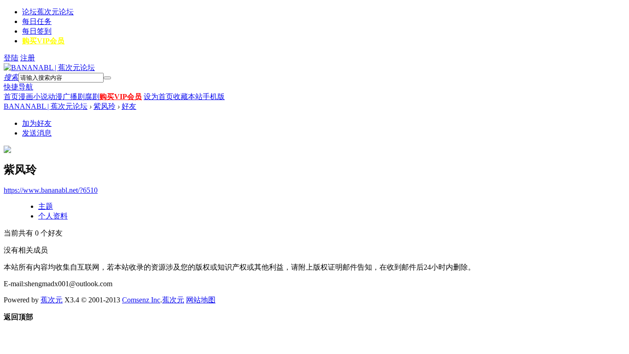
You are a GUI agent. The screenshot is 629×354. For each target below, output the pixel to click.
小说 (40, 96)
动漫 (55, 96)
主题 (45, 206)
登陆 (11, 58)
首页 (11, 96)
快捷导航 (18, 87)
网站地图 (200, 300)
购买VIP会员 (43, 41)
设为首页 (158, 96)
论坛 (48, 12)
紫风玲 (104, 106)
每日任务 (37, 21)
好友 (129, 106)
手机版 (214, 96)
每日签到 (37, 31)
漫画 (25, 96)
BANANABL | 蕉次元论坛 (45, 106)
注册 (27, 58)
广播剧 (74, 96)
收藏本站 (188, 96)
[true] (107, 78)
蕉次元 (52, 300)
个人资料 (53, 216)
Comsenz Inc (141, 300)
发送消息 (37, 133)
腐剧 (92, 96)
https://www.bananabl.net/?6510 (51, 190)
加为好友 (37, 123)
